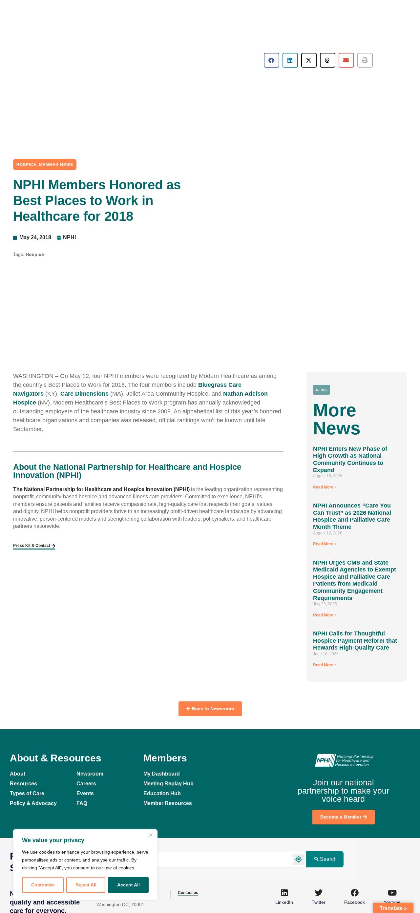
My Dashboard (161, 774)
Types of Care (27, 793)
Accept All (128, 884)
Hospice (26, 164)
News (321, 390)
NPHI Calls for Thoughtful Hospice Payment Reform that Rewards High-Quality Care (355, 640)
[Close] (151, 835)
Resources (23, 783)
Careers (86, 783)
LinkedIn (284, 902)
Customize (43, 884)
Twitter (319, 902)
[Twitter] (319, 893)
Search (328, 859)
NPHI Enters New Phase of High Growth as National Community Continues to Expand (350, 459)
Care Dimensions (84, 393)
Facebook (354, 902)
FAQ (81, 803)
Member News (56, 164)
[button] (271, 60)
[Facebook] (355, 893)
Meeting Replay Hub (168, 783)
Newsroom (89, 774)
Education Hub (162, 793)
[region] (85, 864)
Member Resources (167, 803)
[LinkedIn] (284, 893)
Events (85, 793)
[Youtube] (392, 893)
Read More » (325, 487)
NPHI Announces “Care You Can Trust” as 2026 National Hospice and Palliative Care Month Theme (352, 516)
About (17, 774)
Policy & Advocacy (33, 803)
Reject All (85, 884)
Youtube (392, 902)
